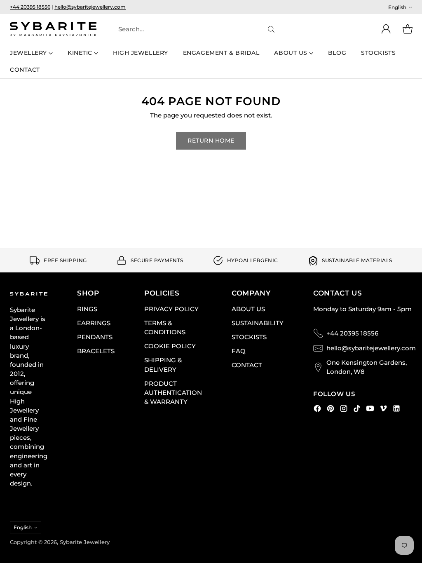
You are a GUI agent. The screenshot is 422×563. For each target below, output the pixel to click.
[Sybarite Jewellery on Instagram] (344, 409)
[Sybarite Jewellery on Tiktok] (357, 409)
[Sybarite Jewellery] (53, 29)
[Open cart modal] (407, 29)
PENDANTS (95, 337)
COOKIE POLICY (170, 346)
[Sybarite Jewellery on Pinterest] (330, 409)
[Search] (271, 29)
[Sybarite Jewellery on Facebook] (317, 409)
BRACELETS (96, 351)
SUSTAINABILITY (258, 323)
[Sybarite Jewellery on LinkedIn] (396, 409)
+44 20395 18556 (30, 7)
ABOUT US (248, 309)
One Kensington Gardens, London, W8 (366, 367)
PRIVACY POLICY (171, 309)
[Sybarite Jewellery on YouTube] (370, 409)
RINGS (87, 309)
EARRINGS (93, 323)
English (397, 7)
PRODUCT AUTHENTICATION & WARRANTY (173, 393)
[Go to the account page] (386, 29)
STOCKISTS (249, 337)
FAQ (239, 351)
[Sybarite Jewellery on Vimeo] (383, 409)
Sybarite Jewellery (85, 542)
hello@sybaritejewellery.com (90, 7)
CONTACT (247, 365)
